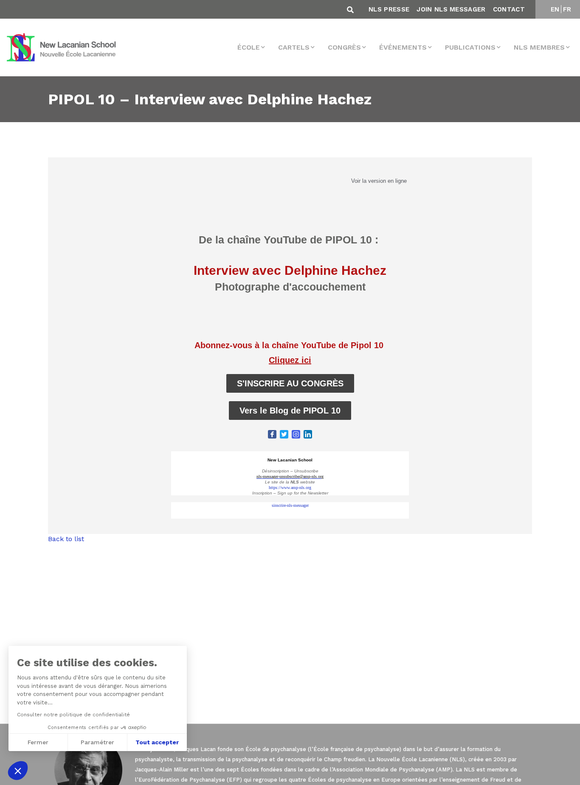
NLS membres (539, 47)
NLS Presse (389, 9)
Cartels (294, 47)
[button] (18, 770)
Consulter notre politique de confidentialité (73, 715)
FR (567, 9)
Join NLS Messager (451, 9)
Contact (509, 9)
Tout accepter (157, 742)
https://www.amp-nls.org (290, 487)
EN (555, 9)
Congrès (344, 47)
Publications (470, 47)
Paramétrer (97, 742)
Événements (403, 47)
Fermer (38, 742)
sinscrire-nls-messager (290, 505)
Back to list (66, 539)
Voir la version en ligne (379, 181)
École (248, 47)
